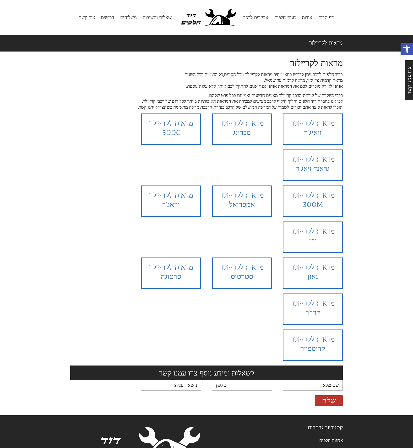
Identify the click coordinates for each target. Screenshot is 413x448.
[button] (407, 49)
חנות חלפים (329, 440)
